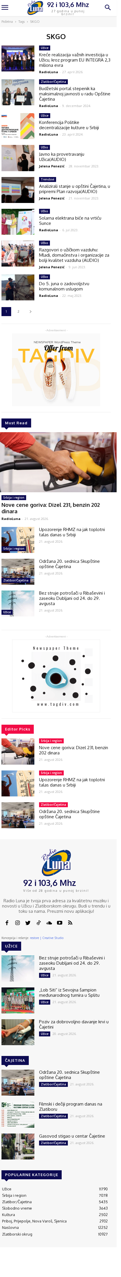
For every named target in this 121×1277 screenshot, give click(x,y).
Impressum (59, 1265)
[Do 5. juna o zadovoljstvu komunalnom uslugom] (17, 287)
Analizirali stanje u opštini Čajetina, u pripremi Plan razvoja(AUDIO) (74, 188)
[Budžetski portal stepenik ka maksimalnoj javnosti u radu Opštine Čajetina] (17, 92)
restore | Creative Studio (46, 938)
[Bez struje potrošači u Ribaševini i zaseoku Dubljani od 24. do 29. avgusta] (17, 603)
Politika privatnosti (83, 1268)
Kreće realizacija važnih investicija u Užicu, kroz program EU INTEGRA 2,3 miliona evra (74, 60)
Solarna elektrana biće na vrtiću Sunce (70, 220)
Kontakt (38, 1265)
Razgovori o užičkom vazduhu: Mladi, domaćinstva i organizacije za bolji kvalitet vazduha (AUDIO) (74, 255)
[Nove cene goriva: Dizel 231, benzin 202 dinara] (17, 751)
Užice (7, 612)
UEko (44, 147)
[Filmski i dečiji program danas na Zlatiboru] (17, 1114)
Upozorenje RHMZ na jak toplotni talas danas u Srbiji (72, 532)
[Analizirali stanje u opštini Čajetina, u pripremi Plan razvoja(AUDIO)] (17, 190)
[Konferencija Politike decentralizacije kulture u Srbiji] (17, 126)
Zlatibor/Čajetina (15, 580)
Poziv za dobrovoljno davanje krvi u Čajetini (74, 1024)
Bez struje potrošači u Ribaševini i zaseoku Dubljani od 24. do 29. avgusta (72, 598)
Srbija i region (13, 497)
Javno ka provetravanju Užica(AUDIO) (61, 156)
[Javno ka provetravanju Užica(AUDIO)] (17, 158)
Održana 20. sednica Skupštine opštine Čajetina (69, 563)
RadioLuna (11, 518)
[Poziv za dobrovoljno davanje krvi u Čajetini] (17, 1032)
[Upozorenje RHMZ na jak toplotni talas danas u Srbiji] (17, 540)
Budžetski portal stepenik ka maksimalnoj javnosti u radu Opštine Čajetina (74, 94)
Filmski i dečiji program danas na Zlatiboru (70, 1106)
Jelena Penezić (52, 166)
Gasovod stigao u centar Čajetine (72, 1136)
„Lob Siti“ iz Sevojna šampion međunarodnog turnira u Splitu (69, 992)
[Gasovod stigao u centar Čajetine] (17, 1146)
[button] (108, 8)
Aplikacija (105, 1265)
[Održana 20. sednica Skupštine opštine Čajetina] (17, 572)
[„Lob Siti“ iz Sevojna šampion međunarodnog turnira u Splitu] (17, 1000)
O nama (22, 1268)
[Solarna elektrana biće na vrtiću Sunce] (17, 222)
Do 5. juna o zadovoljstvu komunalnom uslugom (64, 286)
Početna (7, 22)
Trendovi (47, 179)
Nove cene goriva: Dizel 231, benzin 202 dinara (73, 750)
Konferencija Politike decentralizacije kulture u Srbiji (69, 125)
